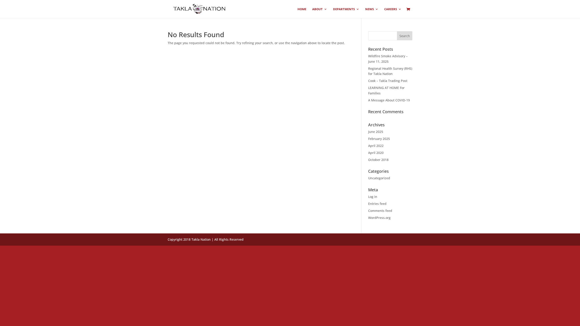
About (317, 9)
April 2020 (376, 153)
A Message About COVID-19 (389, 100)
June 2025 (375, 131)
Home (301, 9)
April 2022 (376, 146)
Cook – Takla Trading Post (387, 81)
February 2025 (379, 139)
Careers (390, 9)
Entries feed (377, 203)
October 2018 (378, 160)
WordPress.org (379, 218)
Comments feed (380, 211)
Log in (372, 196)
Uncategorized (379, 178)
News (369, 9)
